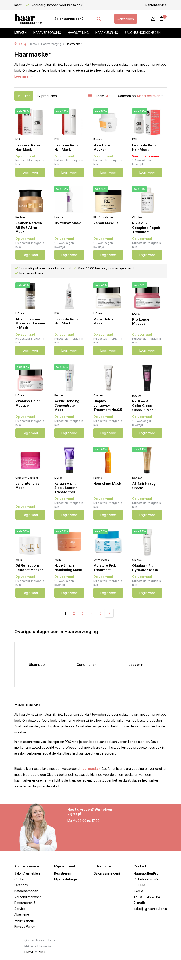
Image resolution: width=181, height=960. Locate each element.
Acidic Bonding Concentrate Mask (66, 405)
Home (33, 44)
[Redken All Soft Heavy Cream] (147, 460)
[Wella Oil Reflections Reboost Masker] (30, 542)
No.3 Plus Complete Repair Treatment (146, 227)
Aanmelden (125, 19)
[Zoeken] (98, 19)
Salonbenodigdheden (143, 32)
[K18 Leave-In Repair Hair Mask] (30, 121)
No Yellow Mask (67, 223)
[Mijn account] (153, 18)
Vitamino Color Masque (27, 403)
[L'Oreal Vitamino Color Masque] (30, 377)
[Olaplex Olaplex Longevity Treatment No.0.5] (108, 377)
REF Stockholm (103, 217)
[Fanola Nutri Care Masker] (108, 121)
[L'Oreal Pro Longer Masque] (147, 295)
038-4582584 (150, 897)
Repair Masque (106, 223)
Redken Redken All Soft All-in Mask (28, 227)
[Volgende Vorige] (109, 613)
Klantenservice (156, 5)
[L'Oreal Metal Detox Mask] (108, 295)
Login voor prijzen (30, 174)
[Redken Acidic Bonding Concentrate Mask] (69, 377)
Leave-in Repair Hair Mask (67, 147)
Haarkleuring (106, 32)
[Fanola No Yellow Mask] (69, 199)
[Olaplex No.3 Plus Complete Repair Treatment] (147, 199)
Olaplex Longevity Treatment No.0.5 (107, 405)
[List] (90, 96)
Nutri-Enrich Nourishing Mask (68, 567)
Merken (20, 32)
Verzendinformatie (27, 897)
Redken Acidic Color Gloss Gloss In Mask (144, 405)
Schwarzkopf (102, 559)
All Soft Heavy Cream (144, 486)
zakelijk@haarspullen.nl (151, 909)
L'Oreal (20, 313)
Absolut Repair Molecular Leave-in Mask (30, 323)
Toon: (99, 96)
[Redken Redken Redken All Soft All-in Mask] (30, 199)
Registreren (62, 873)
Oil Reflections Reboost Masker (29, 567)
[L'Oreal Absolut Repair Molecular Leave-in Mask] (30, 295)
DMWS (29, 952)
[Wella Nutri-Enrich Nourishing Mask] (69, 542)
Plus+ (42, 952)
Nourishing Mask (107, 483)
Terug (22, 44)
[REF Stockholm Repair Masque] (108, 199)
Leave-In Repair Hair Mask (28, 147)
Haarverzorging (47, 32)
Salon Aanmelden (27, 873)
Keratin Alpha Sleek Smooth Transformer (65, 487)
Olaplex (137, 217)
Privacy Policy (24, 926)
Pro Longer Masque (141, 321)
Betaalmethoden (26, 891)
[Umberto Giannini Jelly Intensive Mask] (30, 460)
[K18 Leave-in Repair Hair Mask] (69, 121)
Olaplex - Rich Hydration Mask (145, 567)
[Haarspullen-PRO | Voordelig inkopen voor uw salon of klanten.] (28, 19)
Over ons (21, 885)
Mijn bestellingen (66, 879)
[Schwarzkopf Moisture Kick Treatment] (108, 542)
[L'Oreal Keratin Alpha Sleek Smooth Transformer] (69, 460)
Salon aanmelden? (68, 19)
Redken (20, 217)
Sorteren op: (127, 96)
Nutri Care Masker (101, 147)
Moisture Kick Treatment (104, 567)
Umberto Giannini (26, 477)
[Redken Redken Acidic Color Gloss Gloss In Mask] (147, 377)
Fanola (97, 139)
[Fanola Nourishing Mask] (108, 460)
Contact (20, 879)
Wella (19, 559)
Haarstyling (78, 32)
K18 (17, 139)
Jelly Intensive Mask (27, 485)
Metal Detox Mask (103, 321)
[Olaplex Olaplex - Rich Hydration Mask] (147, 542)
